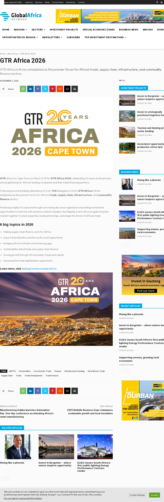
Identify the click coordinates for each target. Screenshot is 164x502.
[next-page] (7, 478)
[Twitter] (157, 2)
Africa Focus (12, 54)
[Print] (74, 89)
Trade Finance (51, 375)
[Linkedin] (162, 2)
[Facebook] (38, 89)
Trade (18, 375)
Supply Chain (7, 375)
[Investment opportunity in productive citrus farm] (127, 148)
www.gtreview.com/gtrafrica (39, 268)
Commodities (24, 371)
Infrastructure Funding (75, 371)
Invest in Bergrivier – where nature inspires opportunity (55, 464)
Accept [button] (154, 495)
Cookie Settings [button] (137, 495)
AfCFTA (12, 371)
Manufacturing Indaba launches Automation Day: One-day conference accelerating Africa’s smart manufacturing (26, 413)
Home (2, 54)
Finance (57, 371)
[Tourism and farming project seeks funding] (127, 132)
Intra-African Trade (96, 371)
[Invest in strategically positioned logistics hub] (127, 116)
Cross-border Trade (42, 371)
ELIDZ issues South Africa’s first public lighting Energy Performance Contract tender (93, 466)
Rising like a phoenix (12, 462)
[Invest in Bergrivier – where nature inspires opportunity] (56, 446)
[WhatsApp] (23, 89)
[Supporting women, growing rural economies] (127, 233)
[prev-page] (2, 478)
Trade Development (33, 375)
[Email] (67, 89)
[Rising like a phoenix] (17, 446)
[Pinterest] (52, 89)
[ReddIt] (60, 89)
